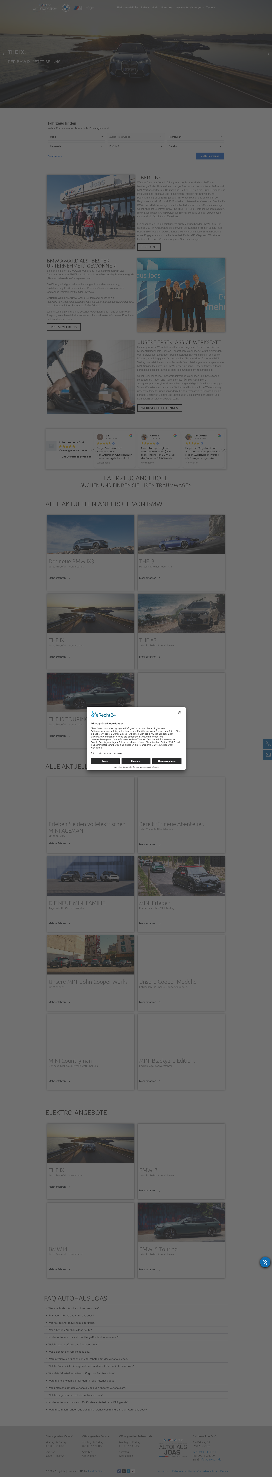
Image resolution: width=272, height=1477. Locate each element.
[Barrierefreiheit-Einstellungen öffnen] (265, 1262)
